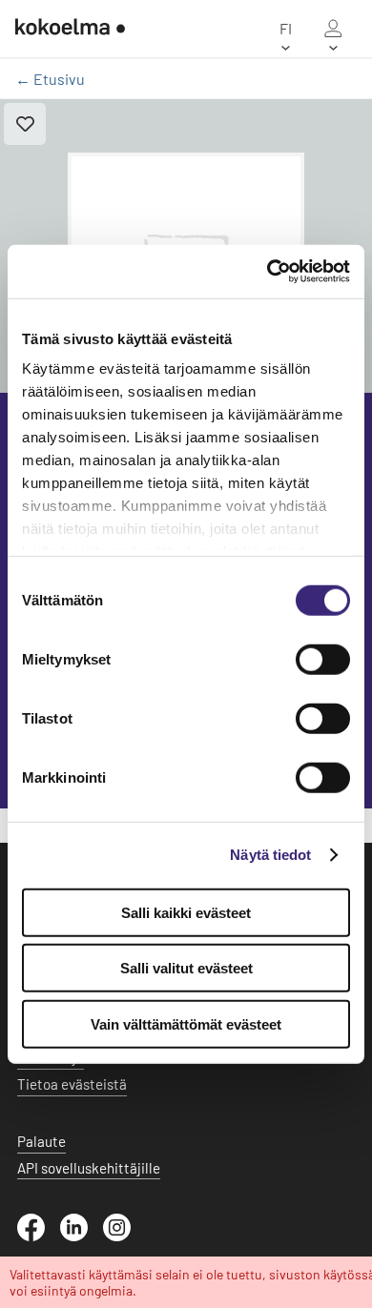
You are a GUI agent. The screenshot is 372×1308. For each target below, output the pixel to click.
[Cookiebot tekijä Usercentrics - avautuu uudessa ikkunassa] (267, 271)
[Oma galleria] (333, 28)
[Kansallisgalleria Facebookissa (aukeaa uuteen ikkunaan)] (38, 1235)
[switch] (323, 659)
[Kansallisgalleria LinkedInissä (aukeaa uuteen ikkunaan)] (81, 1235)
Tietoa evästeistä (72, 1084)
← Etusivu (50, 79)
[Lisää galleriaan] (25, 124)
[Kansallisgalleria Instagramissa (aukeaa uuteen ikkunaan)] (124, 1235)
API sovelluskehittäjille (88, 1167)
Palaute (41, 1141)
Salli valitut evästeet (186, 968)
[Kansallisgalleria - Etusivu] (70, 28)
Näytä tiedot (270, 855)
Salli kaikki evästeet (186, 912)
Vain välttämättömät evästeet (186, 1023)
